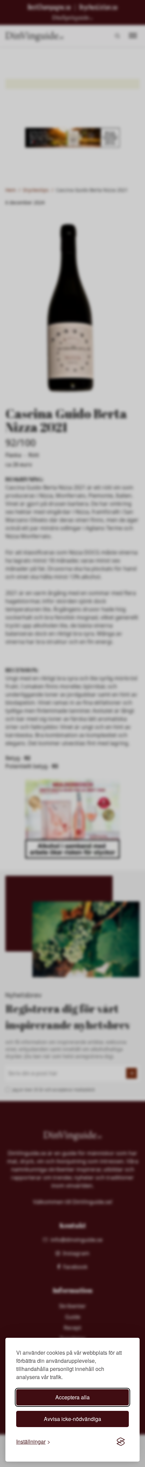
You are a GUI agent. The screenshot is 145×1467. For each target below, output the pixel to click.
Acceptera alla (72, 1397)
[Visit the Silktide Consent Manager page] (121, 1442)
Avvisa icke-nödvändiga (72, 1419)
